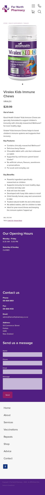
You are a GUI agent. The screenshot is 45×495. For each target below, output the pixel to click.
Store (5, 23)
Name (5, 351)
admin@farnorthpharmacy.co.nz (15, 317)
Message (6, 376)
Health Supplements (15, 23)
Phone (5, 359)
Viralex (26, 23)
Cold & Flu (10, 220)
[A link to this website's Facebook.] (5, 466)
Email (5, 368)
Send (8, 395)
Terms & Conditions (8, 485)
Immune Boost (18, 220)
